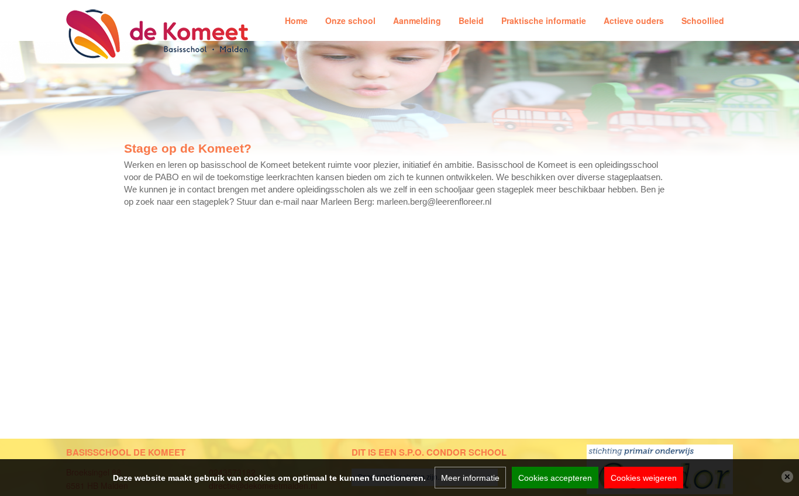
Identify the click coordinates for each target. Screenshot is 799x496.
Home (296, 20)
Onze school (350, 20)
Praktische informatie (543, 20)
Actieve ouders (634, 20)
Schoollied (702, 20)
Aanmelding (417, 20)
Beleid (471, 20)
